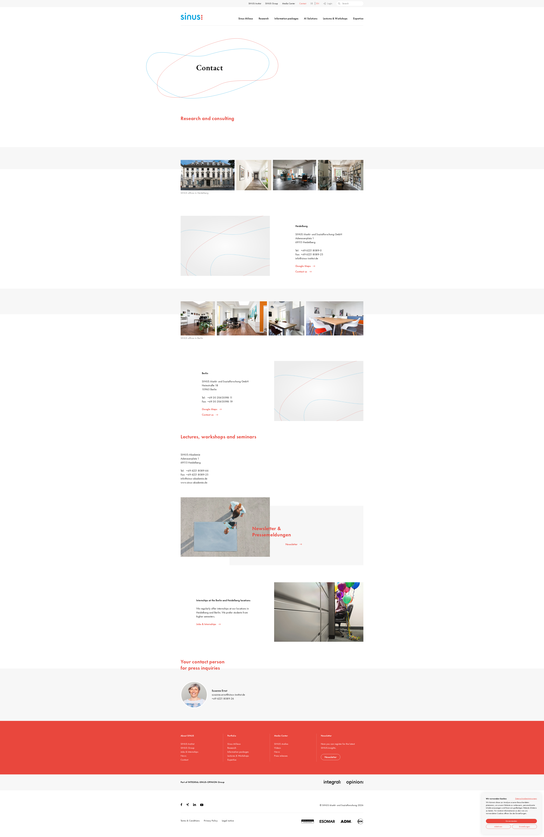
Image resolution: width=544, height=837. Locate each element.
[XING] (187, 805)
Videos (277, 747)
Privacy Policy (211, 820)
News (183, 755)
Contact (302, 3)
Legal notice (228, 820)
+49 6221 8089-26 (223, 698)
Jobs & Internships (206, 624)
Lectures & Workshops (335, 18)
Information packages (286, 18)
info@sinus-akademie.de (194, 478)
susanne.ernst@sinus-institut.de (228, 694)
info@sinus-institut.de (306, 258)
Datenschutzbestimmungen (526, 798)
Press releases (281, 755)
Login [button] (329, 3)
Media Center (288, 3)
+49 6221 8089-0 (311, 250)
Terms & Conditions (190, 820)
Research (264, 18)
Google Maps (303, 266)
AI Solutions (310, 18)
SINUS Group (271, 3)
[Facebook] (181, 805)
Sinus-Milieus (245, 18)
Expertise (358, 18)
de (312, 3)
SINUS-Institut (254, 3)
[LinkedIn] (194, 805)
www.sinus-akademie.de (194, 482)
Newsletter (291, 544)
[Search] (339, 3)
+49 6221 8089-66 (197, 470)
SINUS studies (281, 743)
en (317, 3)
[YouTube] (202, 805)
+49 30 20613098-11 (220, 397)
